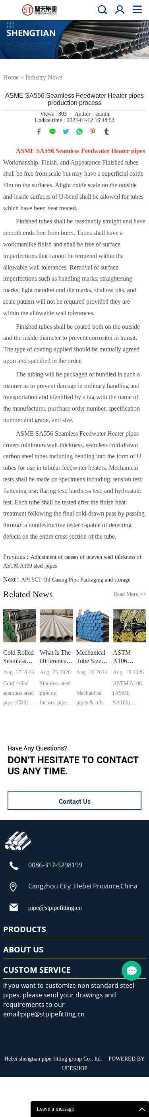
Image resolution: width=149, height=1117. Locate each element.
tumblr (106, 132)
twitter (66, 132)
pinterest (93, 132)
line (52, 132)
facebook (39, 132)
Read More (130, 594)
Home (11, 77)
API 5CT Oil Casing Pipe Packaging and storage (75, 580)
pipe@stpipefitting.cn (55, 907)
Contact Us (75, 801)
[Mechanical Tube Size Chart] (93, 626)
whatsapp (79, 132)
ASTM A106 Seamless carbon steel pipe (128, 657)
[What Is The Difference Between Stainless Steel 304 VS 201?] (56, 626)
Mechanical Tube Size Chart (90, 657)
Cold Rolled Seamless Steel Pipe (18, 657)
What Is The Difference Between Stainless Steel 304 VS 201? (55, 657)
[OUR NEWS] (17, 851)
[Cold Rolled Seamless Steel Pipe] (20, 626)
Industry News (43, 77)
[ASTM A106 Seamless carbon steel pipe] (129, 626)
